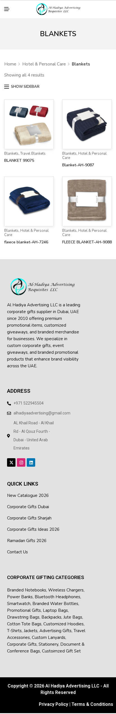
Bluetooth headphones (57, 592)
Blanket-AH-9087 (78, 160)
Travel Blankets (33, 149)
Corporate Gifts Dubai (28, 502)
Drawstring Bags (23, 612)
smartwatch (18, 599)
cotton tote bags (24, 619)
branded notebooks (26, 585)
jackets (30, 626)
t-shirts (14, 626)
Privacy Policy (53, 699)
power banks (20, 592)
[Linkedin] (31, 458)
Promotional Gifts (24, 606)
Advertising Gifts (55, 626)
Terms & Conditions (92, 699)
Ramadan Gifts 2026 (26, 536)
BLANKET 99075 (19, 156)
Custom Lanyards (48, 633)
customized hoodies (63, 619)
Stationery (48, 640)
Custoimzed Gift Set (61, 646)
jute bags (72, 612)
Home (10, 59)
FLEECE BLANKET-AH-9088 (87, 237)
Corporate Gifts (22, 640)
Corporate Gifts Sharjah (29, 513)
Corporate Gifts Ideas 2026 (33, 525)
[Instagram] (21, 458)
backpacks (51, 612)
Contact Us (17, 547)
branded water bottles (55, 599)
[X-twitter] (11, 458)
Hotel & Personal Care (44, 59)
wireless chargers (66, 585)
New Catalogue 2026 (28, 491)
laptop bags (55, 606)
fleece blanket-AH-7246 (26, 237)
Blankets (11, 149)
